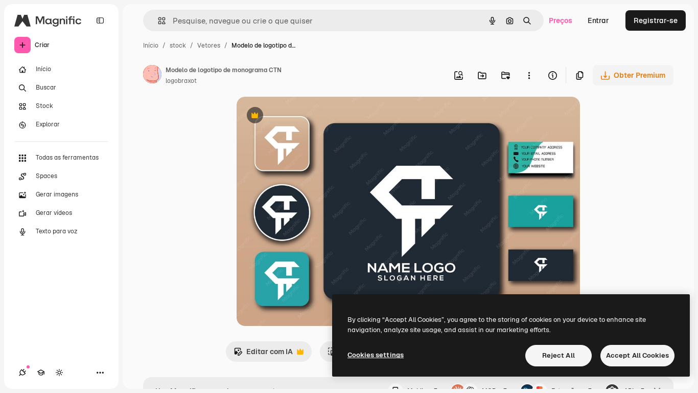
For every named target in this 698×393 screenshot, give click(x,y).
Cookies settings (375, 355)
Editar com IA (263, 354)
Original (302, 116)
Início (150, 45)
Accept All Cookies (637, 355)
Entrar (598, 20)
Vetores (208, 45)
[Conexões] (22, 372)
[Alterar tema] (59, 372)
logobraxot (181, 81)
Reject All (558, 355)
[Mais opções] (529, 75)
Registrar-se (656, 20)
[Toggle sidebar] (100, 20)
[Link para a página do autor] (152, 75)
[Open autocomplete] (158, 21)
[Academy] (41, 372)
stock (178, 45)
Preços (560, 20)
